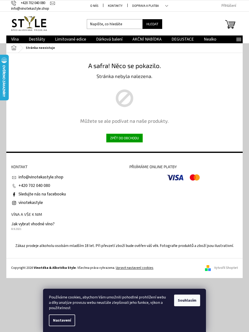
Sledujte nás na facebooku (42, 194)
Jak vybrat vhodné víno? (32, 224)
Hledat (152, 24)
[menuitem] (15, 39)
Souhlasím (187, 300)
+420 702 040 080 (34, 186)
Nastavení (62, 320)
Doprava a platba (145, 6)
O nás (94, 6)
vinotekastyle (30, 203)
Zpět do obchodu (124, 138)
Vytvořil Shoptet (226, 268)
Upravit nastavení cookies (134, 267)
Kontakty (115, 6)
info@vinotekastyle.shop (40, 177)
